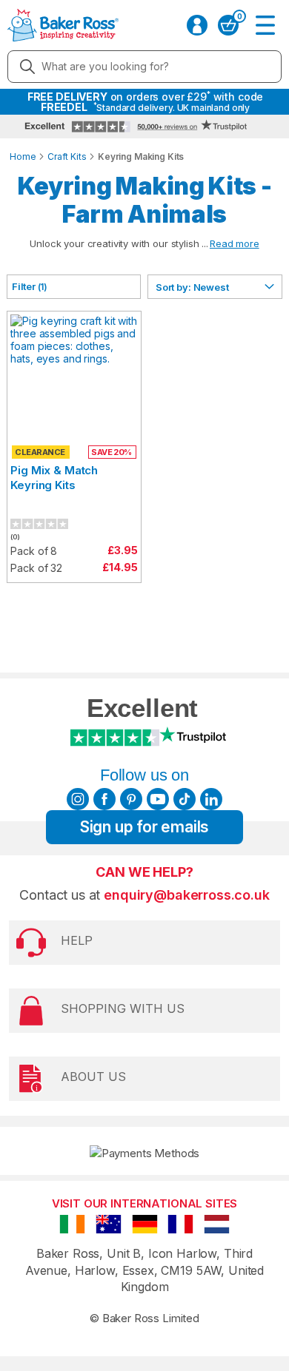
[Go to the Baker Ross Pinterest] (131, 799)
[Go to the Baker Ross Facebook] (104, 799)
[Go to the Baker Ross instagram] (78, 799)
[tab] (74, 286)
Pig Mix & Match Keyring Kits (54, 477)
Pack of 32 (36, 568)
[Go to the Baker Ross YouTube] (158, 799)
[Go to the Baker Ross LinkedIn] (211, 799)
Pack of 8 (33, 551)
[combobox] (144, 66)
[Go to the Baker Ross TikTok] (184, 799)
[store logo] (63, 25)
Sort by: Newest (192, 287)
